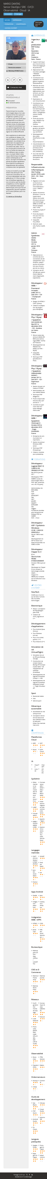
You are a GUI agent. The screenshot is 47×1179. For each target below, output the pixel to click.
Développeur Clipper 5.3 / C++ (37, 552)
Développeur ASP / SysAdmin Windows (38, 525)
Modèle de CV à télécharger (23, 1177)
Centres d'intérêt (36, 586)
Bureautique (36, 947)
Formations (39, 459)
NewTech (35, 592)
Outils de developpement (38, 1098)
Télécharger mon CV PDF (38, 24)
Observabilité (37, 1053)
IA (32, 761)
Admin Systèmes (35, 234)
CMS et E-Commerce (36, 971)
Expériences (39, 35)
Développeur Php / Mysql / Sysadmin (37, 317)
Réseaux (35, 999)
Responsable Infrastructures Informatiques (37, 167)
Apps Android (37, 891)
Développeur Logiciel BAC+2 (37, 464)
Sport (33, 693)
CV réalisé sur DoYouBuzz (14, 196)
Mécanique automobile (36, 707)
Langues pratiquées (36, 1140)
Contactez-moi (16, 87)
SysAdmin (35, 778)
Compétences (37, 733)
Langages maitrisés (35, 851)
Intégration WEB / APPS (36, 918)
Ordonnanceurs (38, 1077)
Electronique (36, 605)
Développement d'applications (38, 625)
